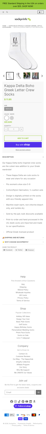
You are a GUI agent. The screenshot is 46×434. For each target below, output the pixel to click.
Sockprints (12, 423)
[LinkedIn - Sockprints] (30, 401)
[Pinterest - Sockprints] (23, 401)
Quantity (7, 126)
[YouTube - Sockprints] (26, 401)
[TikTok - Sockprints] (19, 401)
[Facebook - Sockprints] (11, 401)
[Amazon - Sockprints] (34, 401)
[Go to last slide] (4, 75)
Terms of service (28, 425)
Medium (9, 109)
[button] (10, 76)
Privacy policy (16, 425)
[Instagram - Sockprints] (15, 401)
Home (4, 26)
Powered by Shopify (24, 423)
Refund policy (37, 423)
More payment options (23, 150)
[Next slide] (42, 75)
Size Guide (8, 122)
